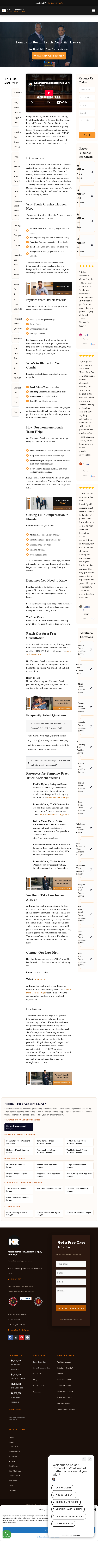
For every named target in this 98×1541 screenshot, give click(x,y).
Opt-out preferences (43, 1537)
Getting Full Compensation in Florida (20, 235)
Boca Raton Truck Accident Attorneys (18, 1142)
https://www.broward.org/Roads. (55, 814)
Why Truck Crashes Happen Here (17, 112)
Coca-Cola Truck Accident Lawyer (17, 1198)
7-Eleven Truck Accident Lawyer (77, 1189)
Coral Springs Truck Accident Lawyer (45, 1142)
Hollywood (13, 1456)
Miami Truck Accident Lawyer (15, 1166)
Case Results (37, 1374)
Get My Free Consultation (71, 1308)
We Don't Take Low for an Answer (17, 363)
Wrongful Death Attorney (66, 1409)
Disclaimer (19, 412)
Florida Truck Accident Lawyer (16, 1127)
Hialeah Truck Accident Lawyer (46, 1166)
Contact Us (37, 1392)
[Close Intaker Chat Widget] (90, 1459)
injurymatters (41, 979)
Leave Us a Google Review (20, 1330)
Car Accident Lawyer (64, 1397)
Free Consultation (39, 1386)
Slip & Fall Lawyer (63, 1403)
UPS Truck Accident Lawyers (48, 1188)
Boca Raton (13, 1480)
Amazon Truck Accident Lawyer (16, 1189)
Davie (11, 1485)
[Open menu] (93, 10)
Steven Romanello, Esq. (41, 1368)
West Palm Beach (15, 1471)
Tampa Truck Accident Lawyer (76, 1166)
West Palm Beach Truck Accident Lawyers (76, 1151)
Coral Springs (13, 1466)
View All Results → (16, 1409)
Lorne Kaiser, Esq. (39, 1362)
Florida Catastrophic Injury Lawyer (48, 1213)
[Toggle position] (84, 1459)
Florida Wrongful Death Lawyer (16, 1213)
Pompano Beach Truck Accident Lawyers (46, 1151)
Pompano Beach (14, 1475)
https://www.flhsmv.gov (58, 797)
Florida (11, 1437)
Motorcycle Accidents (65, 1391)
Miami (11, 1442)
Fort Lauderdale (14, 1447)
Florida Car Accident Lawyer (78, 1212)
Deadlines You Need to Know (18, 264)
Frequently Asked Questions (19, 323)
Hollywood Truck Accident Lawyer (17, 1151)
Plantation (12, 1490)
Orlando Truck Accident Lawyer (16, 1175)
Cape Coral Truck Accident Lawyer (48, 1175)
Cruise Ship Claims (64, 1379)
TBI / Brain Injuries (64, 1385)
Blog (35, 1380)
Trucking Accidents (64, 1362)
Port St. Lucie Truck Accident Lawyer (78, 1175)
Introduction (19, 92)
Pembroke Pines (14, 1451)
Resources (18, 338)
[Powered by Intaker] (76, 1535)
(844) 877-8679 (57, 3)
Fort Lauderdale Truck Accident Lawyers (75, 1142)
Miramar (12, 1461)
